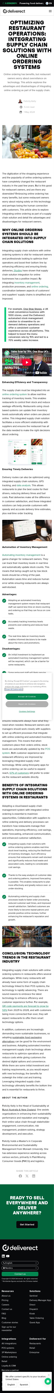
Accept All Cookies (27, 697)
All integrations (9, 1343)
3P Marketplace (9, 1352)
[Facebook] (20, 1175)
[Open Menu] (50, 11)
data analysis (23, 485)
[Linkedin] (33, 1175)
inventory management (26, 282)
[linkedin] (3, 1256)
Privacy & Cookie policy (14, 689)
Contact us (7, 1309)
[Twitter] (27, 1175)
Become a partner (10, 1370)
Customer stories (10, 1322)
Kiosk (32, 1313)
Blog (4, 1318)
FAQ (4, 1313)
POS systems (8, 1348)
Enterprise (34, 1352)
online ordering (39, 286)
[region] (27, 696)
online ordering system (14, 394)
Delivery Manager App (40, 1300)
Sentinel (33, 1295)
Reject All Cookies (27, 704)
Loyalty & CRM (9, 1365)
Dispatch (33, 1309)
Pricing (5, 1300)
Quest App (34, 1322)
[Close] (48, 1375)
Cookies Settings (27, 711)
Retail (4, 1361)
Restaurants (35, 1343)
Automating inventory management (21, 555)
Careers (5, 1304)
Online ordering (9, 1356)
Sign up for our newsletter (9, 1329)
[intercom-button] (48, 1381)
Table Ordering (36, 1318)
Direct (32, 1304)
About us (6, 1295)
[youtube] (7, 1256)
